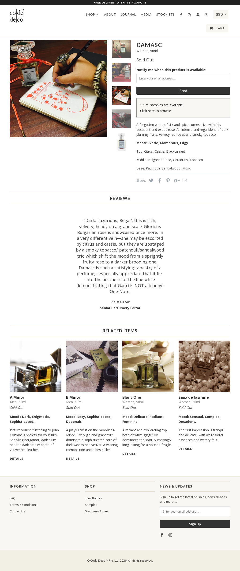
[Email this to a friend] (184, 180)
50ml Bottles (93, 498)
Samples (91, 505)
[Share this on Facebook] (159, 180)
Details (16, 459)
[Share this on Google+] (175, 180)
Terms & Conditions (24, 505)
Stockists (165, 14)
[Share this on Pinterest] (167, 180)
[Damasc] (59, 88)
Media (146, 14)
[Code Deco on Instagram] (170, 535)
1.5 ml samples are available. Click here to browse (162, 108)
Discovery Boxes (97, 511)
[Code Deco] (17, 16)
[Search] (206, 15)
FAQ (12, 498)
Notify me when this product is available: (171, 70)
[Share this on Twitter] (150, 180)
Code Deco (97, 561)
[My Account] (198, 15)
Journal (128, 14)
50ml (154, 51)
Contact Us (17, 511)
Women (142, 51)
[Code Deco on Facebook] (162, 535)
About (110, 14)
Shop (92, 14)
